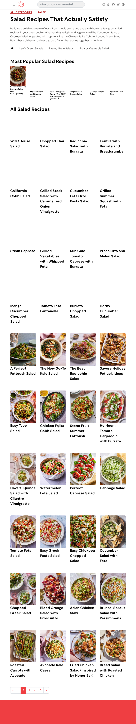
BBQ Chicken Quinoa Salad (76, 93)
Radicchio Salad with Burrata (79, 146)
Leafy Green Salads (31, 48)
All (11, 48)
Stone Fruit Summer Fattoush (79, 430)
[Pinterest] (123, 4)
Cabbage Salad (112, 488)
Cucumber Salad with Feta (109, 555)
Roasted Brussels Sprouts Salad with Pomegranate (18, 90)
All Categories (21, 12)
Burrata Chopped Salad (78, 311)
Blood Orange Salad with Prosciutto (51, 613)
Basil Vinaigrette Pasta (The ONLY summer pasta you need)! (58, 95)
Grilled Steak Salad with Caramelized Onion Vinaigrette (51, 201)
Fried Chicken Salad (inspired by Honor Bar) (83, 670)
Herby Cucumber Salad (109, 311)
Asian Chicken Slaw (116, 93)
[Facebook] (113, 4)
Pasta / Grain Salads (61, 48)
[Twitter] (118, 4)
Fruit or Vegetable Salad (94, 48)
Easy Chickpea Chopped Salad (82, 555)
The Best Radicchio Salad (78, 373)
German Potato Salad (97, 93)
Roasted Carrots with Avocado (21, 670)
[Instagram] (103, 4)
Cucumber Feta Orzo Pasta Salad (80, 195)
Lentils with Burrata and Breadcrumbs (111, 146)
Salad (41, 12)
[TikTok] (108, 4)
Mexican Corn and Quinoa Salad (36, 94)
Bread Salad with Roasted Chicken (111, 670)
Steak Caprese (22, 251)
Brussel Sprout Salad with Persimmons (112, 613)
